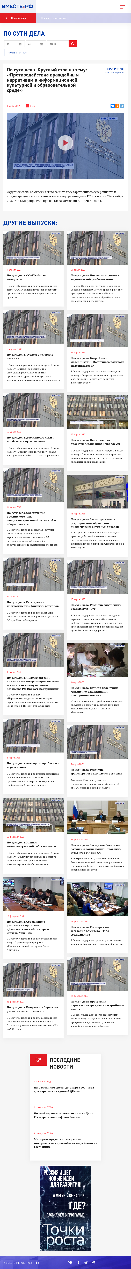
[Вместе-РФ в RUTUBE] (93, 1262)
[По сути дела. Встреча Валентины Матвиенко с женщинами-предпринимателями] (97, 660)
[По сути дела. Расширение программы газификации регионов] (33, 574)
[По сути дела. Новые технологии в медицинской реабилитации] (97, 248)
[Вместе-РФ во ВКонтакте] (70, 1262)
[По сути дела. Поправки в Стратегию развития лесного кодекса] (33, 980)
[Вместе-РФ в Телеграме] (86, 1262)
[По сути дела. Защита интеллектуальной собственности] (33, 815)
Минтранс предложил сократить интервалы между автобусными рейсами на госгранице (65, 1143)
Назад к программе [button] (114, 72)
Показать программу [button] (53, 18)
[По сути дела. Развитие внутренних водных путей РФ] (97, 577)
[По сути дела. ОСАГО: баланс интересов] (33, 248)
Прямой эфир (18, 18)
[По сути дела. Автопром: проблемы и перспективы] (33, 736)
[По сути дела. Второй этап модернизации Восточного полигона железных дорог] (97, 331)
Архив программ (18, 52)
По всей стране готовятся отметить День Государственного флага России (63, 1115)
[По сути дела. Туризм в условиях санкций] (33, 327)
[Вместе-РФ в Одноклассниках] (78, 1262)
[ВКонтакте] (113, 106)
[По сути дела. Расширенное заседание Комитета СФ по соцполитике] (97, 899)
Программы (115, 68)
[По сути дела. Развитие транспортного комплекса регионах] (97, 742)
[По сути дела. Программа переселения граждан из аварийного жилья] (97, 974)
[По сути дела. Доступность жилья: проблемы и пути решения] (33, 410)
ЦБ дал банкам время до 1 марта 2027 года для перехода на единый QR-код (64, 1089)
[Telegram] (122, 106)
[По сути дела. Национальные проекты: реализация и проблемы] (97, 412)
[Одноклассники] (117, 106)
